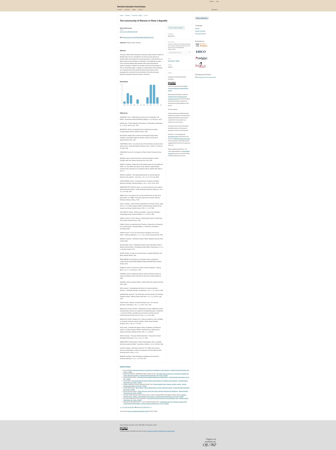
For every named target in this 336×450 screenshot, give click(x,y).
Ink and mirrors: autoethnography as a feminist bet (152, 377)
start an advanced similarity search (138, 411)
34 (146, 407)
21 (123, 407)
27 (134, 407)
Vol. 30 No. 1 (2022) (137, 15)
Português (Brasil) (200, 34)
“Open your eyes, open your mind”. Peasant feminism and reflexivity (157, 391)
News (134, 9)
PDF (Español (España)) (176, 28)
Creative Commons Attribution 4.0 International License (178, 88)
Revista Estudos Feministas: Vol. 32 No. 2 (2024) (154, 375)
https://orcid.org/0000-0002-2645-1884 (129, 31)
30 (139, 407)
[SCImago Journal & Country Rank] (205, 77)
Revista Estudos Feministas (131, 6)
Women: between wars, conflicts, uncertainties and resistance (154, 395)
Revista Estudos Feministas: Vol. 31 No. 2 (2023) (155, 403)
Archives (127, 9)
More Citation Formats (175, 52)
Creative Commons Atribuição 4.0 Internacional (161, 431)
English (197, 28)
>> (150, 407)
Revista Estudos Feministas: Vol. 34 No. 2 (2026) (170, 396)
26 (132, 407)
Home (121, 15)
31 (141, 407)
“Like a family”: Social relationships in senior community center (154, 388)
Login (217, 1)
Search (215, 9)
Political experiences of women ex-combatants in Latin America (151, 370)
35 (148, 407)
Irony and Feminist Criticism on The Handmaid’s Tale (162, 398)
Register (211, 1)
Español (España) (200, 31)
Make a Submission (201, 18)
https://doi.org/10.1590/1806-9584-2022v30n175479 (138, 37)
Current (119, 9)
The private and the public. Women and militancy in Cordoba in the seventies (155, 381)
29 (137, 407)
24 (128, 407)
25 (130, 407)
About (140, 9)
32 (142, 407)
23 (127, 407)
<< (120, 407)
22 (125, 407)
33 (144, 407)
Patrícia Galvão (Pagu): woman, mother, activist (167, 384)
